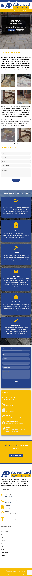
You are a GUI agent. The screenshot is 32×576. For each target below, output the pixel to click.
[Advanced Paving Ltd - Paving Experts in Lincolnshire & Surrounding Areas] (17, 5)
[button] (2, 5)
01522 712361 (8, 10)
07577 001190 (24, 10)
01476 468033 (16, 10)
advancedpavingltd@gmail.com (14, 417)
